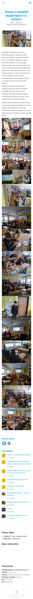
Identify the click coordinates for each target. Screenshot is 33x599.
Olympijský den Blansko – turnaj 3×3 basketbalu (18, 494)
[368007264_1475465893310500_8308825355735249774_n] (16, 419)
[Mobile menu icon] (30, 3)
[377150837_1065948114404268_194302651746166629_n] (16, 240)
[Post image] (4, 455)
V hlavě (9, 509)
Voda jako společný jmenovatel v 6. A (19, 502)
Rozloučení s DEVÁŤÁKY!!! (15, 486)
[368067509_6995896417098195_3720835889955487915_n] (16, 396)
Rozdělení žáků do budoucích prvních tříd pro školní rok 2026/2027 (19, 472)
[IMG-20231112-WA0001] (20, 161)
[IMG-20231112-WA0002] (12, 161)
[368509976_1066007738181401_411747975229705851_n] (16, 352)
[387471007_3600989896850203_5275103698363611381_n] (16, 195)
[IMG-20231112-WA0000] (27, 161)
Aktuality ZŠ (7, 32)
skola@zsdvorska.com (21, 570)
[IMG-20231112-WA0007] (7, 129)
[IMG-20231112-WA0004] (16, 146)
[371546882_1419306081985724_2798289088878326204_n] (16, 262)
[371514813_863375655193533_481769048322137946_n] (16, 307)
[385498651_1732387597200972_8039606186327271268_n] (16, 217)
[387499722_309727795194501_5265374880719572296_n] (7, 177)
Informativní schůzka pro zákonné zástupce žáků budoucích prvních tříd (19, 463)
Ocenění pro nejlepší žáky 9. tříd (17, 515)
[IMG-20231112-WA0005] (26, 129)
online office (12, 539)
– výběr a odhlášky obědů (14, 536)
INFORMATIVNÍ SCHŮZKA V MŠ (17, 480)
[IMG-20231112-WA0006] (16, 129)
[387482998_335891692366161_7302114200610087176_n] (21, 177)
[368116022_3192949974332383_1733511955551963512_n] (16, 374)
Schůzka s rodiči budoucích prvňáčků (19, 455)
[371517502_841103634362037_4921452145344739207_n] (16, 285)
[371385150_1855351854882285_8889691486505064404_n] (16, 329)
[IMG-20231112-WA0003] (5, 161)
